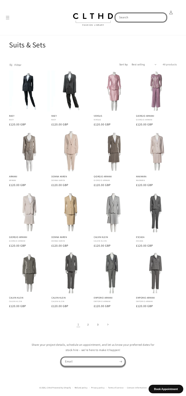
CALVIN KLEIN (101, 237)
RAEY (11, 116)
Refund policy (81, 387)
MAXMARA (141, 176)
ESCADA (140, 237)
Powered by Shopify (61, 387)
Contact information (137, 387)
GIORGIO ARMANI (145, 116)
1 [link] (78, 324)
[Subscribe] (121, 361)
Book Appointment (166, 389)
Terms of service (115, 387)
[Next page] (108, 324)
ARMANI (13, 176)
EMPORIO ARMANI (103, 297)
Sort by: (123, 64)
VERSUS (98, 116)
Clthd (49, 387)
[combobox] (141, 17)
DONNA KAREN (59, 176)
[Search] (162, 17)
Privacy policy (98, 387)
